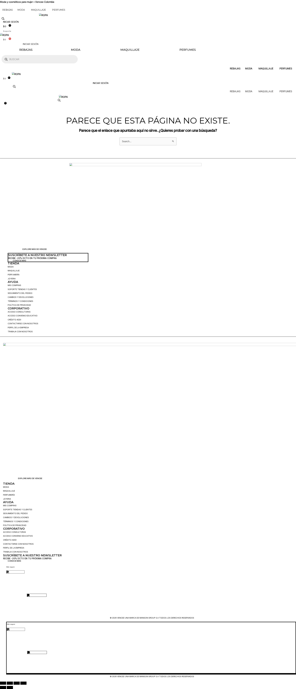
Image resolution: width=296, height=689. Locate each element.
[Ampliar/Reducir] (3, 683)
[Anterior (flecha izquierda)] (3, 687)
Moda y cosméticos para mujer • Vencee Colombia (27, 1)
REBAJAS (7, 9)
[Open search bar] (3, 18)
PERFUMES (58, 9)
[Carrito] (4, 104)
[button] (22, 9)
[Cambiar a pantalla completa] (10, 683)
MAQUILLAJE (38, 9)
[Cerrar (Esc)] (23, 683)
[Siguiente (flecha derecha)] (10, 687)
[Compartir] (17, 683)
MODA (21, 9)
